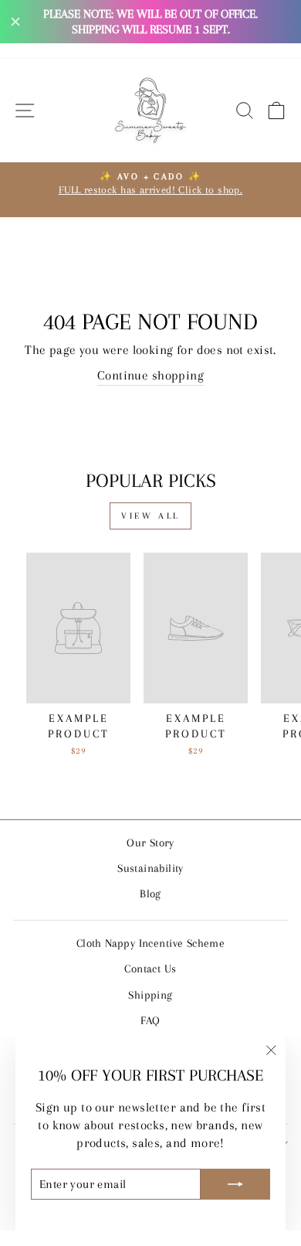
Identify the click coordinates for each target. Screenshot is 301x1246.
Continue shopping (150, 376)
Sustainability (150, 868)
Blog (150, 893)
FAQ (150, 1020)
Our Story (150, 842)
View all (150, 516)
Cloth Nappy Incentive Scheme (150, 943)
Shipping (150, 995)
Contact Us (150, 968)
